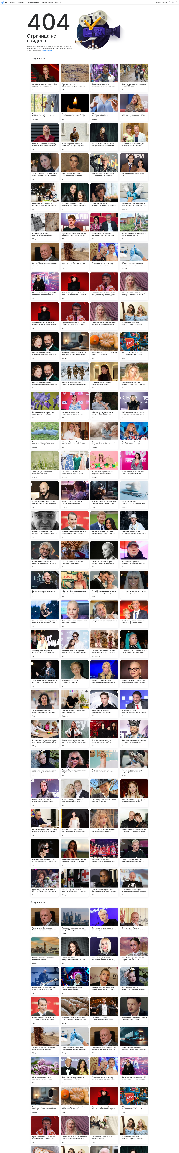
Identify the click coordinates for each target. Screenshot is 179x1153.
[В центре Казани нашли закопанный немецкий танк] (45, 227)
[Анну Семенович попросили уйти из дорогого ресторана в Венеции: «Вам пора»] (45, 78)
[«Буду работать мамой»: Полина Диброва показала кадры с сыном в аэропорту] (45, 913)
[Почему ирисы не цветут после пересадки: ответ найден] (45, 406)
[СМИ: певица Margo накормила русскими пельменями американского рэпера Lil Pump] (104, 972)
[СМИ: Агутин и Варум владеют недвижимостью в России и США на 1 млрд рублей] (134, 137)
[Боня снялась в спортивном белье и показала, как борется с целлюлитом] (134, 942)
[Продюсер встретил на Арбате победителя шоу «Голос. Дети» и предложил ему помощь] (104, 286)
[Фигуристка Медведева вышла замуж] (134, 167)
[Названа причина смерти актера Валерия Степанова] (104, 793)
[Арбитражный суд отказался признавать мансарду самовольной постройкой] (75, 555)
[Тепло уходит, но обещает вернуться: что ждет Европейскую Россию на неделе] (45, 465)
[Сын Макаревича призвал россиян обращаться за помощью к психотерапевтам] (45, 972)
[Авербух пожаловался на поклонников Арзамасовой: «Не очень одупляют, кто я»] (45, 346)
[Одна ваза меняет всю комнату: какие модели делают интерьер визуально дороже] (104, 644)
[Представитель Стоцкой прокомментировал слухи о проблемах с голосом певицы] (134, 436)
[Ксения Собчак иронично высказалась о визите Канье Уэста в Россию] (45, 793)
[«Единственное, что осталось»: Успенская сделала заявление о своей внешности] (134, 108)
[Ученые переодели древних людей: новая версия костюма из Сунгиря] (75, 376)
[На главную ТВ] (5, 2)
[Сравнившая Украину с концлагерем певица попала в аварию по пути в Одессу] (104, 78)
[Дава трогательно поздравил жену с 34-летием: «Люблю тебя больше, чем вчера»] (75, 644)
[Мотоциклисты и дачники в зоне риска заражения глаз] (134, 227)
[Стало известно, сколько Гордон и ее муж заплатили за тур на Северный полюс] (134, 286)
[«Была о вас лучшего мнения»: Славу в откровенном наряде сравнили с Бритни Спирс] (134, 465)
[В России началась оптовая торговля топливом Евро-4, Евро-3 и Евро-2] (134, 346)
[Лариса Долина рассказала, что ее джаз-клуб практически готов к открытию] (75, 1032)
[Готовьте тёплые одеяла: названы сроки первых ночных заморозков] (134, 972)
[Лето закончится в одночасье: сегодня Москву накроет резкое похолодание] (75, 1101)
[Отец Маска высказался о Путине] (104, 614)
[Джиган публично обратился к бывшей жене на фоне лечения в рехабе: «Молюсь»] (45, 495)
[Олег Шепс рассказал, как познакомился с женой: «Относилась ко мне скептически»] (104, 734)
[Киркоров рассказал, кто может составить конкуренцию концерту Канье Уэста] (134, 734)
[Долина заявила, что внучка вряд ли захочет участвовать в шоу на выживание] (134, 674)
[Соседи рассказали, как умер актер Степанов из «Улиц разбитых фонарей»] (45, 1062)
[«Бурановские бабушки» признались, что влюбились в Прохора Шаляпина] (104, 853)
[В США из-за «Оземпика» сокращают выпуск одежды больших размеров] (75, 465)
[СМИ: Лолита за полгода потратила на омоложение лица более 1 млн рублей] (75, 942)
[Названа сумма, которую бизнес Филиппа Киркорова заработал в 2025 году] (75, 972)
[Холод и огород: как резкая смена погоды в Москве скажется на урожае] (104, 1002)
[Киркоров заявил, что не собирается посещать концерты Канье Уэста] (134, 525)
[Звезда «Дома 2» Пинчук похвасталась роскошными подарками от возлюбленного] (45, 1032)
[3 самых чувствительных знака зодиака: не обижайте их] (104, 436)
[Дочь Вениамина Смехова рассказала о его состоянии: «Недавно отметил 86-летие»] (104, 227)
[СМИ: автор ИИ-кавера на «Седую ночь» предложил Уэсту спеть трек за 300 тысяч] (104, 1062)
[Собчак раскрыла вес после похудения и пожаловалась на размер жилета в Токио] (104, 942)
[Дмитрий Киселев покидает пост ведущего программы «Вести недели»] (45, 257)
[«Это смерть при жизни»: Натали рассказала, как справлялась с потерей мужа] (134, 585)
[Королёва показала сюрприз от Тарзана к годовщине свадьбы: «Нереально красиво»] (75, 197)
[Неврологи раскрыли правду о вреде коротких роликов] (134, 764)
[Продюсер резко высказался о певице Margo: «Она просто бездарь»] (134, 1002)
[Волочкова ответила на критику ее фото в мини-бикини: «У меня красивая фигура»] (45, 137)
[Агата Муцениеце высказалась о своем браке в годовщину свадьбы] (104, 585)
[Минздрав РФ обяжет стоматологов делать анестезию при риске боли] (134, 495)
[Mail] (2, 2)
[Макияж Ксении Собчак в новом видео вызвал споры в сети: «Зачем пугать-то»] (75, 525)
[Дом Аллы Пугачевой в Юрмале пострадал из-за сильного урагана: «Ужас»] (104, 823)
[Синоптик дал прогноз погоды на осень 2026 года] (134, 78)
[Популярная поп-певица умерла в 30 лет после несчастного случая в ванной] (75, 108)
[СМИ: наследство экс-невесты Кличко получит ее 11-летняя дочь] (134, 614)
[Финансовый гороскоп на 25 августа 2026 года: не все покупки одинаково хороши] (104, 465)
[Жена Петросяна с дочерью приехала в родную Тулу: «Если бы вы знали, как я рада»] (75, 137)
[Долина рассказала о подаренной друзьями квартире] (75, 614)
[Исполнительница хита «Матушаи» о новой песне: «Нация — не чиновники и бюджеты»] (75, 406)
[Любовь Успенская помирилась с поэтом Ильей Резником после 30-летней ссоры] (45, 614)
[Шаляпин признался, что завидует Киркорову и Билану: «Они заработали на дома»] (104, 197)
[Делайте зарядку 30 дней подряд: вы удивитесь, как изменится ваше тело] (104, 913)
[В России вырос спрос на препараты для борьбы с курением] (104, 108)
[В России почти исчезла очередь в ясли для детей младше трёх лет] (45, 734)
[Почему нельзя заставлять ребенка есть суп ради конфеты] (45, 197)
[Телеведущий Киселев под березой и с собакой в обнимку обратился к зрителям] (45, 1101)
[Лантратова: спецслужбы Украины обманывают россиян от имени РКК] (75, 883)
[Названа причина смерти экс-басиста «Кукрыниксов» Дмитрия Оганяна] (45, 525)
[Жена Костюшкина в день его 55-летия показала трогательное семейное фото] (45, 286)
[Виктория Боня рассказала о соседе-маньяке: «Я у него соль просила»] (45, 853)
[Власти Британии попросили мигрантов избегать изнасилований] (45, 1130)
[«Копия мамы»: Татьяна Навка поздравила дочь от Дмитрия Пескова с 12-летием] (104, 137)
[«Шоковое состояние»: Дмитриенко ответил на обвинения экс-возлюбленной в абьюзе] (104, 704)
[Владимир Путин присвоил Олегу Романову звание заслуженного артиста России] (45, 823)
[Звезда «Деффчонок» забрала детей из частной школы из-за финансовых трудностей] (75, 734)
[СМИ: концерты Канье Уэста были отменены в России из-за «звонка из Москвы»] (104, 883)
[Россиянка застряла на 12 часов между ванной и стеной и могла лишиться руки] (134, 197)
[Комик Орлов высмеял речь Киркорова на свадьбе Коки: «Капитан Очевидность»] (134, 853)
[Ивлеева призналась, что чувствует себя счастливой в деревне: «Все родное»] (134, 376)
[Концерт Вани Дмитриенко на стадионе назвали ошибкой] (104, 167)
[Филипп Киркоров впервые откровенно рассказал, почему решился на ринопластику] (45, 555)
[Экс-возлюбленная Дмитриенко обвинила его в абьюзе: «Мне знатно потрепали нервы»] (75, 227)
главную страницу (47, 50)
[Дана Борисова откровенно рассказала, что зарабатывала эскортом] (45, 644)
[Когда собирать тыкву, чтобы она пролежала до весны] (104, 346)
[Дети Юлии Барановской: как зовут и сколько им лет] (134, 1130)
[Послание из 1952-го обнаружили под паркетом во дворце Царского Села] (75, 78)
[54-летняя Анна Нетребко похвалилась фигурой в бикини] (45, 704)
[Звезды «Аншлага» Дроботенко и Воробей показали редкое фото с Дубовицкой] (45, 674)
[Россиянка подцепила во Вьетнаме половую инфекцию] (45, 108)
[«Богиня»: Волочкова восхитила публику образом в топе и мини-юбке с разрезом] (75, 585)
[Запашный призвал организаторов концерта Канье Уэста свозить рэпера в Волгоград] (134, 704)
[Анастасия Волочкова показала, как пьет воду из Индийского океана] (45, 764)
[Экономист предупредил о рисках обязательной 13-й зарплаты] (45, 1002)
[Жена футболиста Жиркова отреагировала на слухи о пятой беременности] (75, 436)
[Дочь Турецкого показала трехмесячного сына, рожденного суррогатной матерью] (104, 376)
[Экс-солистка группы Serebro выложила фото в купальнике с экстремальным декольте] (75, 823)
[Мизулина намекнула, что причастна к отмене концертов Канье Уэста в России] (104, 674)
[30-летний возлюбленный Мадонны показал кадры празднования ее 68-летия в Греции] (134, 913)
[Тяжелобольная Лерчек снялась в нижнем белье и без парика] (75, 853)
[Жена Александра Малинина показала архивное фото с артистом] (75, 793)
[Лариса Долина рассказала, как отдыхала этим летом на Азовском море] (75, 764)
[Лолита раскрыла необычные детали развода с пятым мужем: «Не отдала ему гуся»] (75, 286)
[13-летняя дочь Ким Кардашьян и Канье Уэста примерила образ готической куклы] (134, 644)
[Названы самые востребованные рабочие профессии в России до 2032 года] (104, 495)
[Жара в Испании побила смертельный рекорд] (75, 1062)
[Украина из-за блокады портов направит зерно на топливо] (75, 257)
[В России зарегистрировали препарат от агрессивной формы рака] (134, 257)
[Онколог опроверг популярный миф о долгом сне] (75, 704)
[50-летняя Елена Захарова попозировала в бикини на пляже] (45, 942)
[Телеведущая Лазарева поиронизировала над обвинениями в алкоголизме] (75, 674)
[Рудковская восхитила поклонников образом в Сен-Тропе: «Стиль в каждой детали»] (104, 764)
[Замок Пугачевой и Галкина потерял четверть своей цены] (104, 555)
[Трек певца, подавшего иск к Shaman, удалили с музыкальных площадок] (104, 1101)
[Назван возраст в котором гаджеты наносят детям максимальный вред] (75, 495)
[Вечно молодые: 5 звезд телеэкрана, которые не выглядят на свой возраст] (104, 1130)
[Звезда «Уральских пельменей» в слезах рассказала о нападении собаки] (45, 167)
